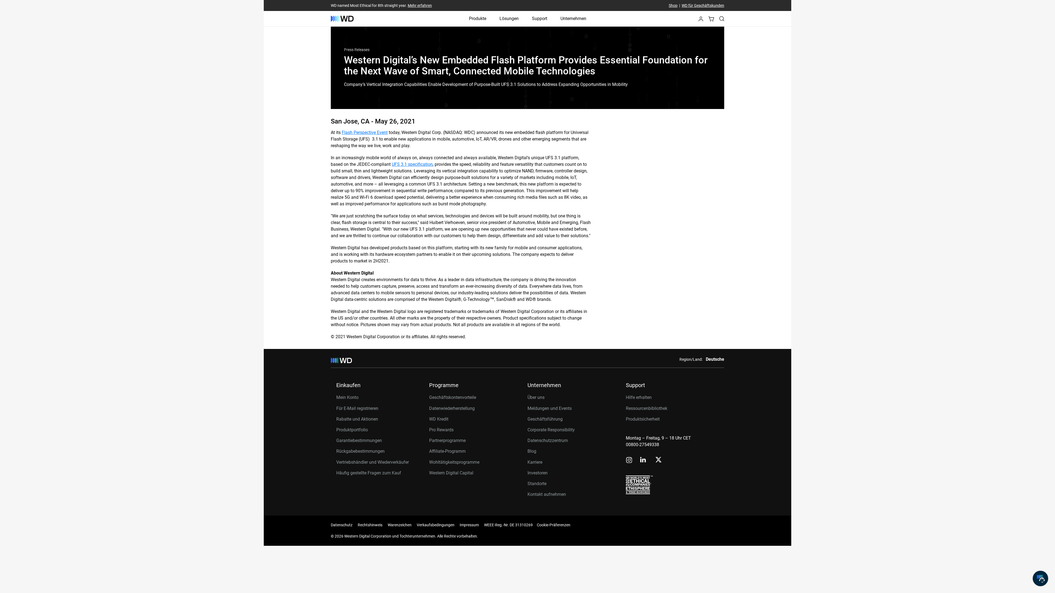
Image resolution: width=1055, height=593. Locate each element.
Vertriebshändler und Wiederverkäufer (372, 462)
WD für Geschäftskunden (703, 5)
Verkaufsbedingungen (435, 525)
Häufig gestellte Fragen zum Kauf (368, 472)
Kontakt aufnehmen (547, 494)
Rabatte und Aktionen (357, 419)
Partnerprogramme (447, 440)
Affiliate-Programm (447, 451)
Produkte (477, 18)
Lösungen (509, 18)
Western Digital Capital (451, 472)
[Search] (721, 18)
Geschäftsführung (545, 419)
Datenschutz (341, 525)
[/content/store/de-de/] (342, 18)
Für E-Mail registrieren (357, 408)
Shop (673, 5)
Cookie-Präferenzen (553, 525)
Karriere (535, 462)
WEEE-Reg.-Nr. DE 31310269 (508, 525)
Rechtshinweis (370, 525)
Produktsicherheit (643, 419)
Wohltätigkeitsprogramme (454, 462)
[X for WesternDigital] (658, 460)
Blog (532, 451)
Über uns (536, 397)
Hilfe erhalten (639, 397)
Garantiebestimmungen (359, 440)
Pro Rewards (441, 429)
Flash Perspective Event (365, 132)
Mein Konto (347, 397)
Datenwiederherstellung (452, 408)
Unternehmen (573, 18)
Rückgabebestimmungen (360, 451)
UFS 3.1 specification (412, 164)
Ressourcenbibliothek (646, 408)
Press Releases (357, 49)
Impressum (469, 525)
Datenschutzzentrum (548, 440)
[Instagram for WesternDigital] (629, 460)
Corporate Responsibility (551, 429)
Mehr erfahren (420, 5)
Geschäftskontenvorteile (452, 397)
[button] (700, 20)
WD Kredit (438, 419)
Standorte (537, 483)
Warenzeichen (400, 525)
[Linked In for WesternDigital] (643, 460)
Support (539, 18)
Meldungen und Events (550, 408)
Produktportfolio (352, 429)
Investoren (538, 472)
